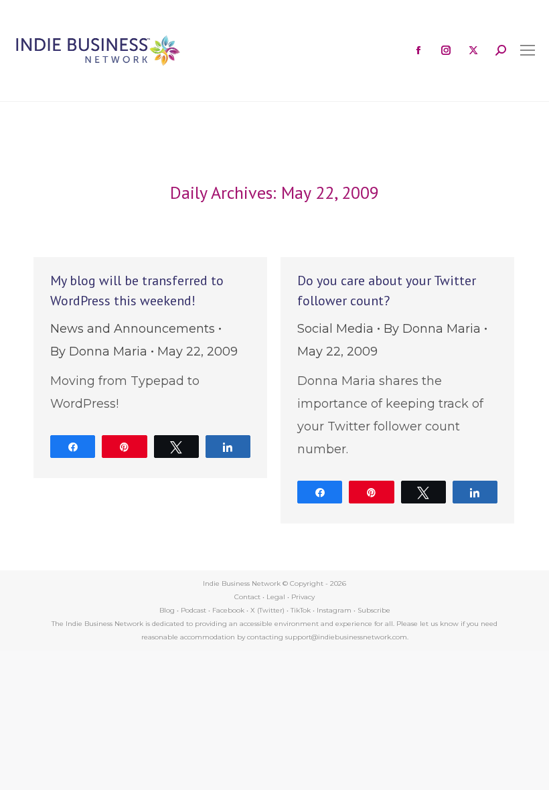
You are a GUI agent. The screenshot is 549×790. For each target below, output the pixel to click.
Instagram (334, 610)
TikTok (301, 610)
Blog (167, 610)
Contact (247, 596)
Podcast (193, 610)
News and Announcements (132, 328)
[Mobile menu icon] (528, 50)
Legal (275, 596)
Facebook (228, 610)
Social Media (335, 328)
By (98, 351)
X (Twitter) (268, 610)
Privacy (303, 596)
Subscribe (374, 610)
